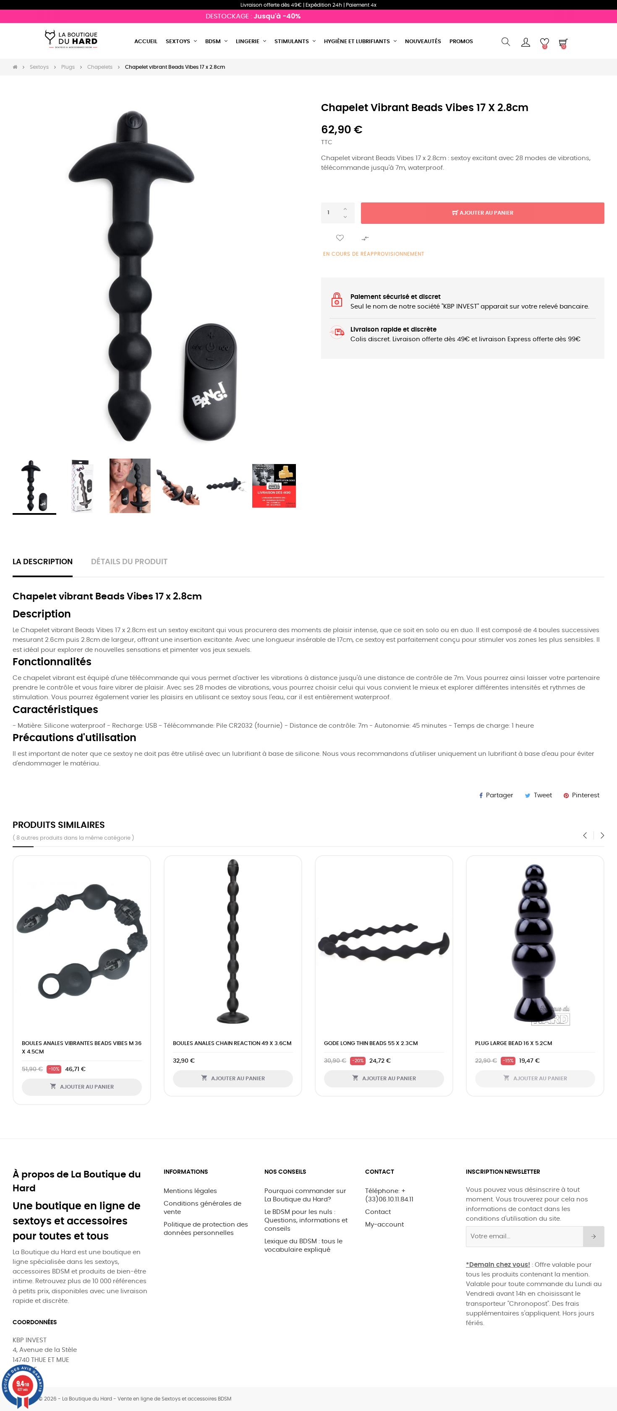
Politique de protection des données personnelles (206, 1229)
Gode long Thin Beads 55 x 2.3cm (371, 1043)
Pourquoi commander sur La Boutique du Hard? (305, 1195)
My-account (384, 1225)
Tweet (543, 795)
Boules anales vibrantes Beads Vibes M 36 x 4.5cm (81, 1048)
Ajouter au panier (485, 213)
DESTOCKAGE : (235, 16)
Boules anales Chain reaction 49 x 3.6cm (232, 1043)
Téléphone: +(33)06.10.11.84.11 (389, 1195)
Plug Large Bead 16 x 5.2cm (513, 1043)
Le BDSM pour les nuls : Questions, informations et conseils (306, 1220)
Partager (499, 795)
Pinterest (585, 795)
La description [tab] (43, 562)
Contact (378, 1212)
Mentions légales (190, 1191)
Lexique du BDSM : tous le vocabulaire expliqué (303, 1245)
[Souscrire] (593, 1236)
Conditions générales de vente (202, 1208)
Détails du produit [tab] (129, 562)
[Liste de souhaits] (340, 238)
